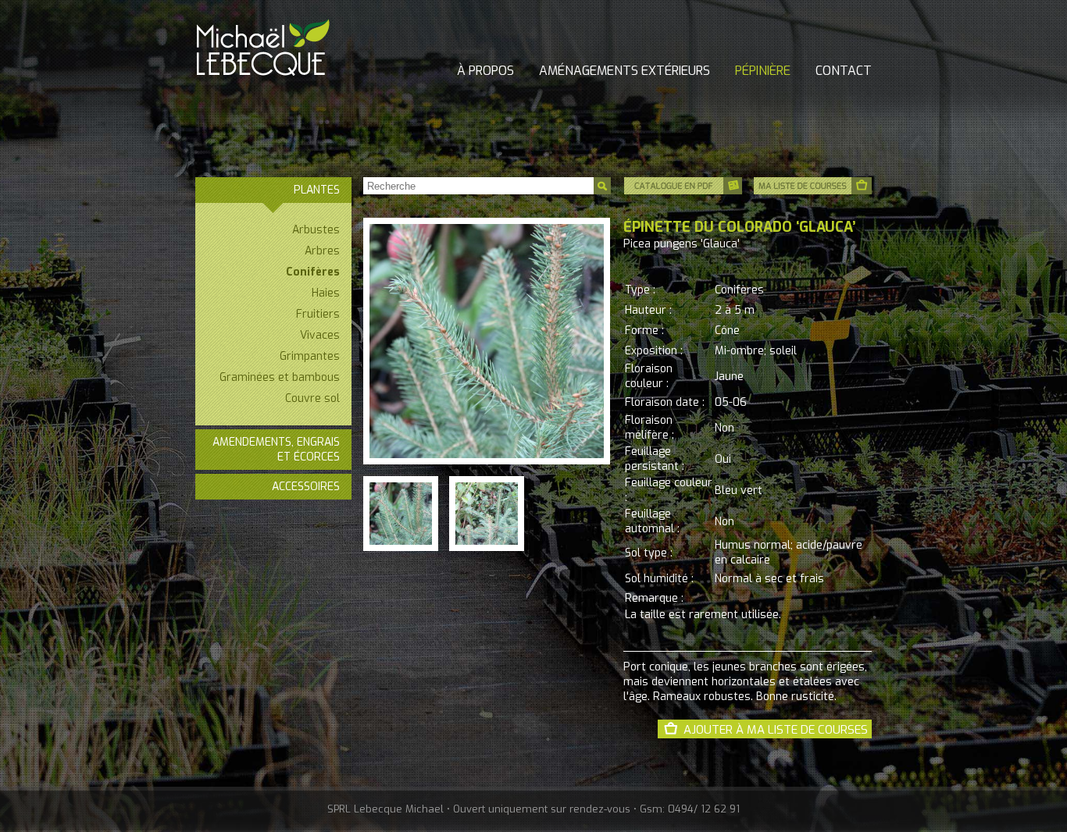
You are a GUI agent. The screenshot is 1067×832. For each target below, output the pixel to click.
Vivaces (320, 335)
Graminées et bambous (279, 377)
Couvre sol (312, 398)
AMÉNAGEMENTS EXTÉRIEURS (624, 70)
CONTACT (843, 70)
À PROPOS (485, 70)
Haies (326, 293)
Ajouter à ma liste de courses (775, 730)
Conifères (313, 272)
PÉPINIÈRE (762, 70)
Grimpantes (310, 356)
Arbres (322, 251)
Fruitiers (318, 314)
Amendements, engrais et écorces (276, 449)
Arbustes (316, 229)
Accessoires (306, 486)
